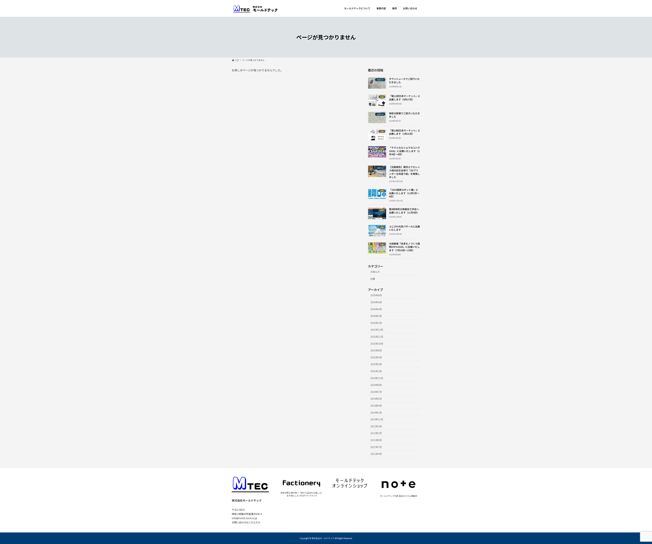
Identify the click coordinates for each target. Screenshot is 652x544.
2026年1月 (376, 322)
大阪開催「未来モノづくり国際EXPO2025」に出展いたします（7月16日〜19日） (404, 247)
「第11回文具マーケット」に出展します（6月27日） (404, 97)
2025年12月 (376, 329)
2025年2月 (376, 371)
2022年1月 (376, 433)
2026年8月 (376, 295)
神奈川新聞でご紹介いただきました (404, 114)
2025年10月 (376, 343)
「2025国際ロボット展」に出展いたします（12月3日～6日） (404, 193)
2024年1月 (376, 412)
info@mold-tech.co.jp (244, 518)
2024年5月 (376, 398)
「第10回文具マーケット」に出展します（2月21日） (404, 132)
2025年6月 (376, 350)
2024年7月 (376, 391)
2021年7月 (376, 447)
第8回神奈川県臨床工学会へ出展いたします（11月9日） (404, 210)
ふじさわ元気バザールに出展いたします (404, 228)
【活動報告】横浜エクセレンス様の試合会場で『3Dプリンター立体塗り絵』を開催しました (404, 172)
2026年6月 (376, 302)
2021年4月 (376, 454)
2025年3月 (376, 364)
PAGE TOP (635, 524)
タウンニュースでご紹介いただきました (404, 80)
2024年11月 (376, 378)
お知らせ (375, 271)
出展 (372, 278)
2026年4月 (376, 309)
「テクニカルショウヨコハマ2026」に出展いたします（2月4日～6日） (404, 151)
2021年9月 (376, 440)
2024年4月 (376, 405)
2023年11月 (376, 419)
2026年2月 (376, 316)
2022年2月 (376, 426)
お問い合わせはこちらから (246, 522)
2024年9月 (376, 385)
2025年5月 (376, 357)
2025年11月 (376, 336)
